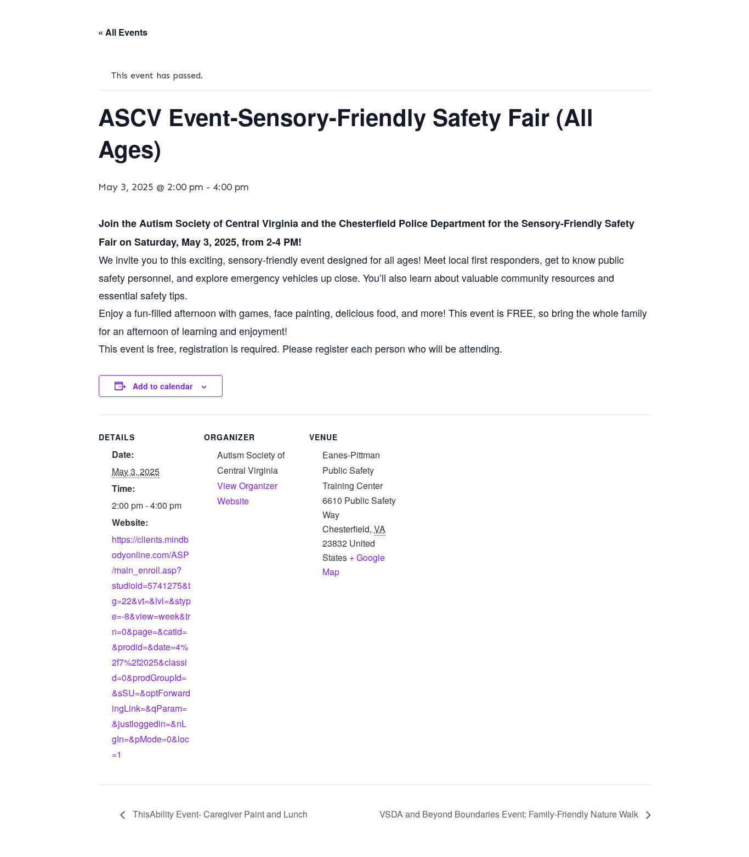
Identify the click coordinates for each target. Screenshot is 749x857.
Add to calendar (162, 386)
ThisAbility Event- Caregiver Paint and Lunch (219, 814)
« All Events (122, 32)
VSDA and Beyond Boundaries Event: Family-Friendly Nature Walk (509, 814)
